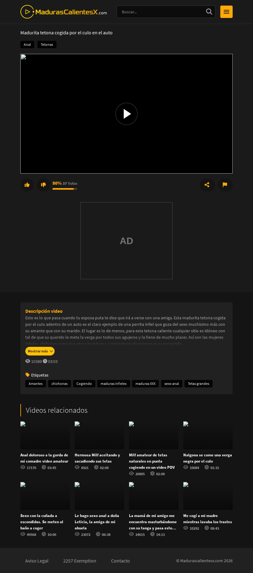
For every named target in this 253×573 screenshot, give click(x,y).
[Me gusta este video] (27, 185)
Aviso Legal (36, 561)
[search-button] (209, 12)
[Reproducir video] (126, 113)
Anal (27, 44)
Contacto (120, 561)
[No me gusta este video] (43, 185)
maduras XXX (145, 383)
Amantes (36, 383)
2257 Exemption (79, 561)
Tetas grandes (198, 383)
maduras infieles (113, 383)
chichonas (60, 383)
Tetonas (47, 44)
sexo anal (171, 383)
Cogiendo (84, 383)
